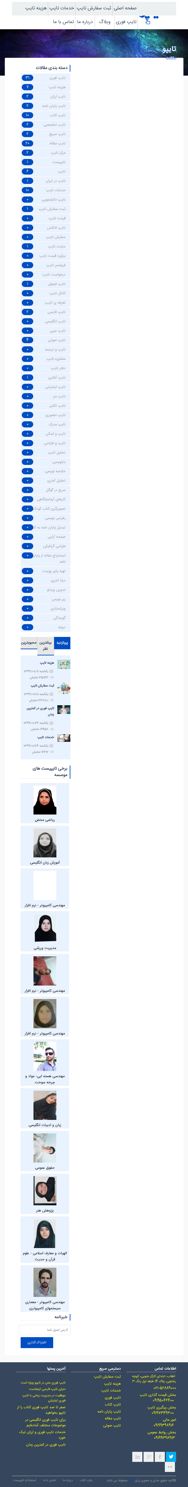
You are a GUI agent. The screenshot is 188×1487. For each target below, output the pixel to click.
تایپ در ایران (56, 181)
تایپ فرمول (57, 284)
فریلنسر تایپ (56, 265)
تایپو (131, 1480)
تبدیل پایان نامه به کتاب (47, 528)
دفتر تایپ (58, 368)
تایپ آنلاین (57, 378)
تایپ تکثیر (58, 406)
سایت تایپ (57, 247)
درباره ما (85, 22)
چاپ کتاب (86, 1480)
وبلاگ (105, 22)
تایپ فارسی (56, 312)
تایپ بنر (59, 396)
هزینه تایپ (36, 8)
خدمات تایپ (61, 8)
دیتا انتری (58, 581)
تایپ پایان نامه (54, 106)
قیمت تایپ (57, 218)
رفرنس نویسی (55, 518)
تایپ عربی (58, 331)
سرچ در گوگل (56, 490)
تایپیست (59, 162)
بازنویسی (59, 462)
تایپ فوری (126, 22)
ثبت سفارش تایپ (94, 8)
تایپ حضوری (55, 415)
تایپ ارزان (58, 97)
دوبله (62, 627)
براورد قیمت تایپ (52, 256)
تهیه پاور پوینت (54, 571)
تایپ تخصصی (55, 125)
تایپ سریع (57, 134)
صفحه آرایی (57, 537)
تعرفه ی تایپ (55, 303)
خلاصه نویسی (55, 471)
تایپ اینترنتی (55, 387)
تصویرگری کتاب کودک (49, 509)
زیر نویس (59, 599)
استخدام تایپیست (24, 1480)
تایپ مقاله (58, 143)
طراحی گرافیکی (54, 546)
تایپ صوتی (57, 340)
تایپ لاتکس (56, 228)
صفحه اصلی (125, 8)
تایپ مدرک (57, 424)
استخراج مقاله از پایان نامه (49, 559)
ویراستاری (58, 609)
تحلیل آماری (56, 481)
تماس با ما (63, 22)
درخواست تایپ (54, 275)
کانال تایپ (58, 293)
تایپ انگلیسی (55, 321)
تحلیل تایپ (57, 453)
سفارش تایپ (56, 237)
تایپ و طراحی (55, 443)
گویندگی (59, 618)
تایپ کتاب (58, 115)
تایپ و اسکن (56, 434)
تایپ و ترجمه (55, 350)
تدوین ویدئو (56, 590)
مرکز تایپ (58, 153)
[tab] (62, 643)
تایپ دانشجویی (54, 200)
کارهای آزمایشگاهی (51, 499)
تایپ (62, 172)
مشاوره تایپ (56, 359)
